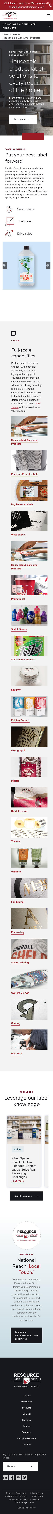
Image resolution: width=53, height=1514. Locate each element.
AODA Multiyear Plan (24, 1502)
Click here (9, 3)
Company (26, 1432)
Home (5, 34)
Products (26, 1407)
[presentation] (24, 1130)
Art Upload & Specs (26, 1438)
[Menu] (48, 15)
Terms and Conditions (16, 1493)
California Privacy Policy (16, 1496)
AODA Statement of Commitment (24, 1499)
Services (26, 1420)
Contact (27, 1413)
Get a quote (19, 119)
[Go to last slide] (5, 265)
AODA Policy (37, 1496)
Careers (26, 1426)
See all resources (23, 1196)
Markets (16, 34)
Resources (26, 1401)
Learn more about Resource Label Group (23, 1335)
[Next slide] (48, 265)
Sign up (11, 1466)
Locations (26, 1444)
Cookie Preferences (27, 1507)
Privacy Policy (36, 1493)
